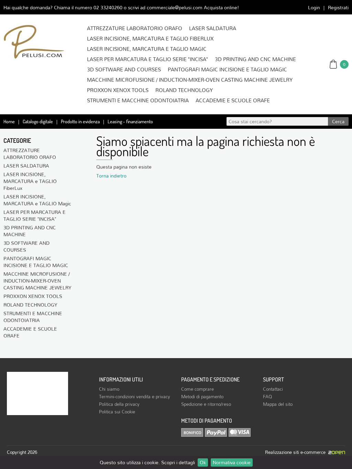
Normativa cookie (232, 462)
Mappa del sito (278, 404)
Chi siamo (109, 389)
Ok (203, 462)
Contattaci (273, 389)
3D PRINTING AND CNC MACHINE (255, 59)
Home (9, 121)
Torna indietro (111, 175)
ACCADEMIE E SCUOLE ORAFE (233, 100)
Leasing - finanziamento (130, 121)
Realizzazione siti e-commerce (296, 452)
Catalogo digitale (38, 121)
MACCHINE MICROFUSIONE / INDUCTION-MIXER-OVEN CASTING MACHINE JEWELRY (190, 80)
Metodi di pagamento (202, 396)
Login (314, 7)
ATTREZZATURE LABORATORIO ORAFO (134, 28)
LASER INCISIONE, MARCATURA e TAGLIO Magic (147, 49)
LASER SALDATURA (212, 28)
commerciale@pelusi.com (174, 7)
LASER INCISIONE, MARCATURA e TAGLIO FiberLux (150, 38)
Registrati (338, 7)
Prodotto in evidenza (80, 121)
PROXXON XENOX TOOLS (117, 90)
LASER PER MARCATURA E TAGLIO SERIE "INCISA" (147, 59)
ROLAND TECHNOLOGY (184, 90)
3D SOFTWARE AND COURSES (124, 69)
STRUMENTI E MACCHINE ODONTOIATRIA (138, 100)
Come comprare (197, 389)
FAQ (267, 396)
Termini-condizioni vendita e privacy (134, 396)
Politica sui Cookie (117, 411)
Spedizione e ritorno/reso (206, 404)
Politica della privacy (119, 404)
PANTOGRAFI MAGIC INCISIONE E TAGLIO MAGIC (227, 69)
